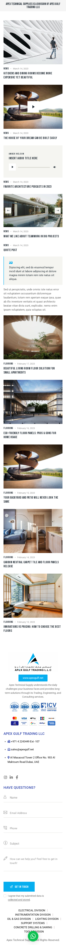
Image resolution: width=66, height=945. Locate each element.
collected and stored (19, 899)
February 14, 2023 (26, 557)
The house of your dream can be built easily (30, 138)
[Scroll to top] (60, 939)
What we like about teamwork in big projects (31, 236)
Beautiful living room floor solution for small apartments (29, 370)
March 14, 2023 (20, 68)
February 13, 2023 (26, 622)
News (6, 68)
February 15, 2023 (26, 493)
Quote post (10, 250)
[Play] (12, 167)
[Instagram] (5, 777)
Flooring (8, 363)
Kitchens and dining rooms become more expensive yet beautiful (28, 75)
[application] (33, 167)
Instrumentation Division (33, 914)
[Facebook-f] (17, 777)
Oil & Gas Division (19, 919)
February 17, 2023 (26, 363)
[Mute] (54, 167)
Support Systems (33, 923)
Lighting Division (47, 919)
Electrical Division (31, 910)
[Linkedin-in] (11, 777)
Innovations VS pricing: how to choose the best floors (32, 629)
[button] (8, 211)
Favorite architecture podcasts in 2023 (28, 187)
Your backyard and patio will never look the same (31, 500)
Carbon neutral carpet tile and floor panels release (31, 564)
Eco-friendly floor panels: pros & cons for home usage (30, 435)
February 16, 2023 (26, 428)
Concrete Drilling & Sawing (33, 927)
